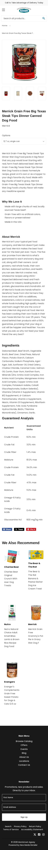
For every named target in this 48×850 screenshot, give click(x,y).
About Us (24, 757)
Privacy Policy (20, 826)
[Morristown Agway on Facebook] (39, 834)
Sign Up (24, 817)
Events (24, 749)
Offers (24, 745)
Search (8, 826)
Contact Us (24, 764)
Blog (24, 753)
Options (6, 135)
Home (4, 25)
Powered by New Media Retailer (23, 845)
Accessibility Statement (32, 829)
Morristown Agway (26, 842)
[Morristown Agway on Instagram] (43, 834)
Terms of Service (11, 829)
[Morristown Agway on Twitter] (34, 834)
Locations (24, 761)
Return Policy (35, 826)
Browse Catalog (24, 741)
